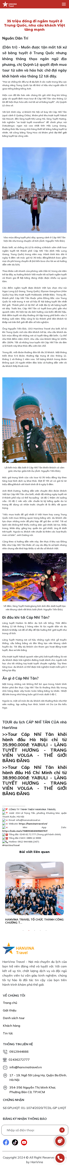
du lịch (35, 81)
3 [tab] (34, 930)
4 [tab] (40, 930)
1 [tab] (23, 930)
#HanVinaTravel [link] (11, 845)
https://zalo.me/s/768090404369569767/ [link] (25, 830)
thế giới (62, 132)
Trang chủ (10, 1003)
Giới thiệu (9, 1010)
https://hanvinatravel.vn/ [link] (33, 823)
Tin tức (8, 1033)
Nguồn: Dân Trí (15, 38)
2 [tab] (29, 930)
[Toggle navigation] (64, 4)
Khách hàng (11, 1025)
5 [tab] (46, 930)
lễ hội (20, 277)
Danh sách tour (14, 1018)
